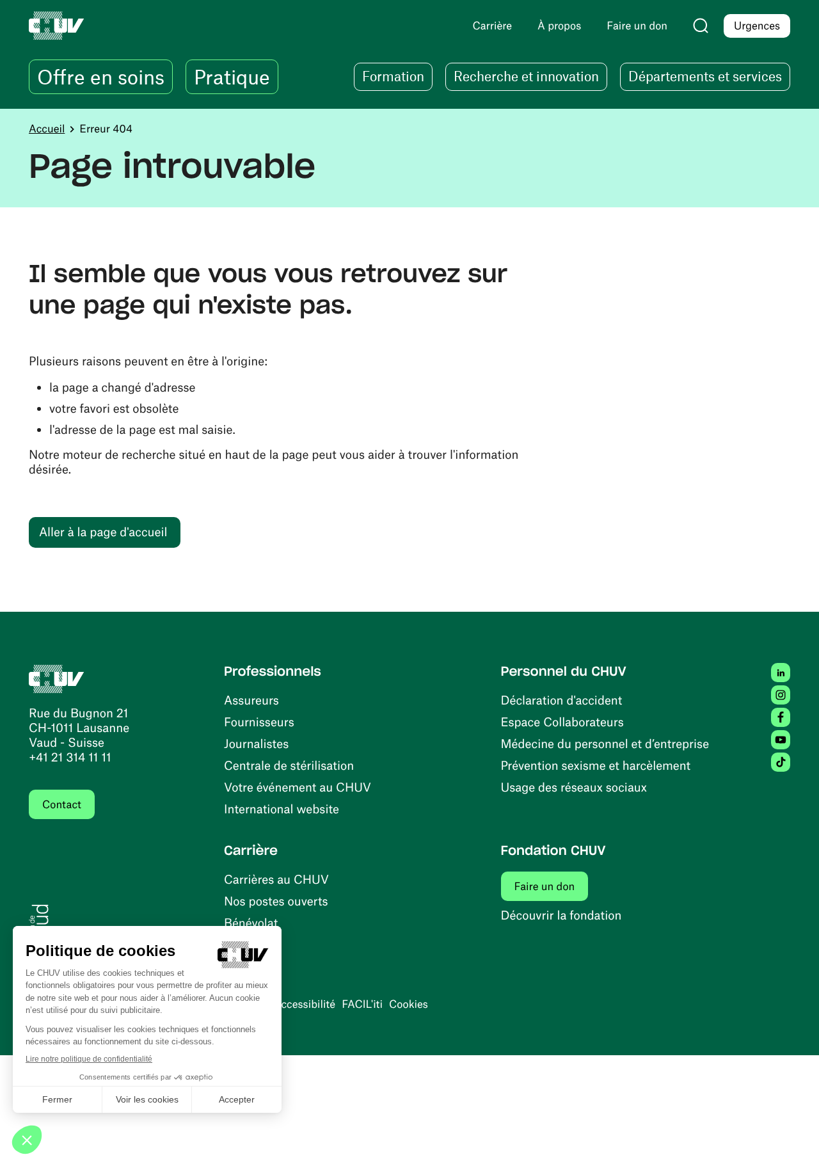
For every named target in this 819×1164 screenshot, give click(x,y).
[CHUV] (56, 677)
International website (281, 808)
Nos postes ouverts (276, 900)
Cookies (408, 1004)
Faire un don (551, 886)
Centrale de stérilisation (289, 765)
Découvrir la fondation (561, 914)
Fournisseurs (259, 721)
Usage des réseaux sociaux (574, 786)
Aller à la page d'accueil (103, 531)
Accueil (47, 128)
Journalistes (256, 743)
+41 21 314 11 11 (70, 756)
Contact (61, 804)
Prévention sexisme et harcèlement (596, 765)
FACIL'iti (362, 1004)
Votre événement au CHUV (297, 786)
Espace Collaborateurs (562, 721)
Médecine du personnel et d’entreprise (605, 743)
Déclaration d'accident (562, 699)
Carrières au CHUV (276, 879)
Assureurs (251, 699)
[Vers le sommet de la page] (790, 1135)
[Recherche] (701, 25)
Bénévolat (251, 922)
